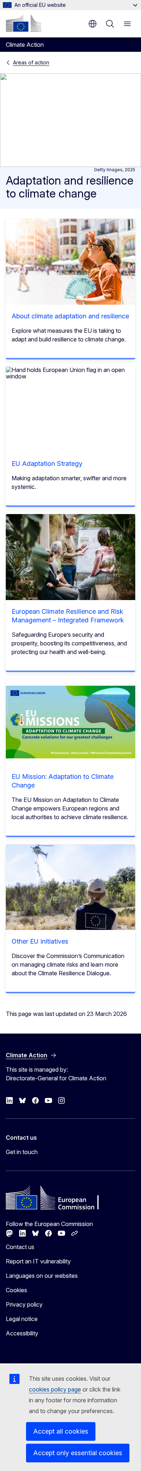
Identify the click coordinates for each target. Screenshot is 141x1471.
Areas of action (31, 62)
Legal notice (22, 1318)
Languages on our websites (42, 1275)
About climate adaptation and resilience (70, 316)
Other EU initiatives (40, 941)
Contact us (20, 1246)
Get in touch (22, 1152)
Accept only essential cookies (77, 1453)
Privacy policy (24, 1304)
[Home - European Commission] (23, 23)
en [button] (93, 24)
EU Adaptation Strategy (47, 463)
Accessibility (22, 1333)
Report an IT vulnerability (38, 1261)
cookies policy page (55, 1389)
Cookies (16, 1290)
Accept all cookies (60, 1431)
